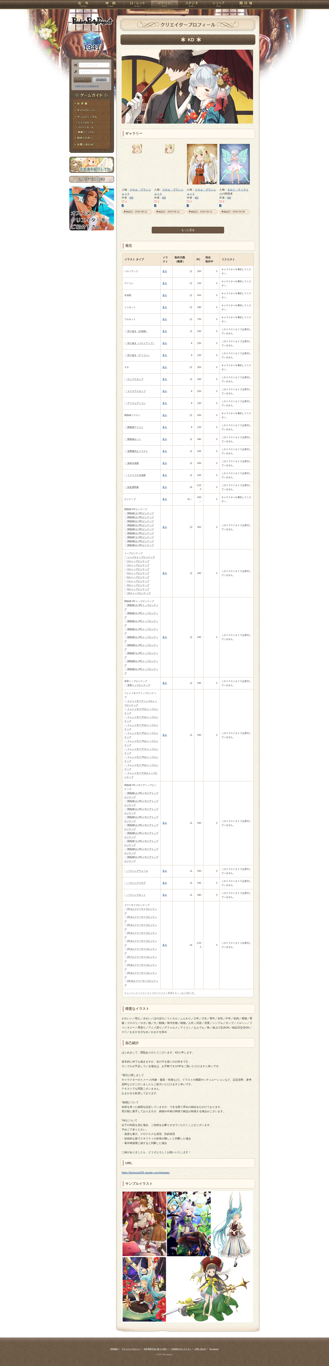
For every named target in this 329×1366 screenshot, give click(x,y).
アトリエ (164, 5)
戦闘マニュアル (91, 132)
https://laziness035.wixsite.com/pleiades (146, 1172)
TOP (83, 5)
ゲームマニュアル (91, 117)
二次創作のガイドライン (180, 1349)
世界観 (91, 104)
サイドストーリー (91, 110)
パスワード (74, 72)
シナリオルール (91, 123)
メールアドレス (74, 65)
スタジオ (191, 5)
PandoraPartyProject (91, 21)
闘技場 (246, 5)
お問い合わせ (91, 144)
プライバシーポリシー (131, 1349)
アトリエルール (91, 127)
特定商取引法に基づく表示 (155, 1349)
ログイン (82, 80)
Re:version (214, 1349)
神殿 (110, 5)
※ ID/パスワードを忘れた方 (87, 86)
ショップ (218, 5)
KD (131, 197)
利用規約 (114, 1349)
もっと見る (188, 230)
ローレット (137, 5)
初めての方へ (91, 138)
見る (164, 271)
